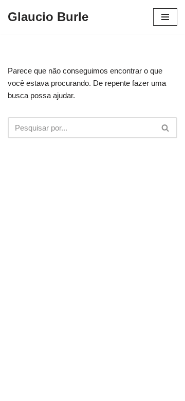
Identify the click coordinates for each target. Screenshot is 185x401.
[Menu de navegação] (165, 17)
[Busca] (165, 127)
